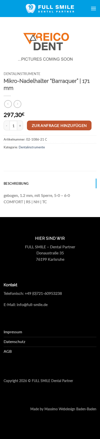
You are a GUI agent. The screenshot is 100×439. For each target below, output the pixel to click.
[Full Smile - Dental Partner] (50, 8)
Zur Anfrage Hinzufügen (59, 125)
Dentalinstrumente (22, 74)
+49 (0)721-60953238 (43, 293)
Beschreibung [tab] (16, 183)
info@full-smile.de (32, 304)
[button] (93, 8)
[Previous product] (17, 104)
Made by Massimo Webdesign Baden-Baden (63, 409)
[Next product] (8, 104)
